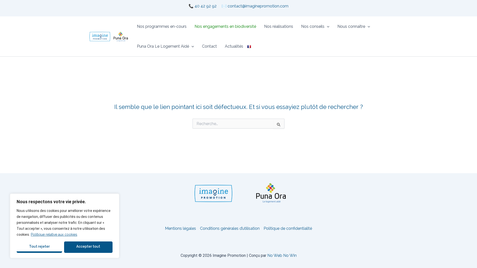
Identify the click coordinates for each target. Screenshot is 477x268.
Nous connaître (351, 26)
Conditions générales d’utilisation (230, 228)
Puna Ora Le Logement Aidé (163, 46)
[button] (326, 26)
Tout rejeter (39, 246)
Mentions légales (180, 228)
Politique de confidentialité (288, 228)
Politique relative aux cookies (54, 234)
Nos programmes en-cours (162, 26)
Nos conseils (312, 26)
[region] (64, 226)
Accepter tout (88, 246)
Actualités (234, 46)
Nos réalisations (278, 26)
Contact (209, 46)
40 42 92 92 (206, 6)
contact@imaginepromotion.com (258, 6)
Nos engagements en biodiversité (225, 26)
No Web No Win (282, 255)
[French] (249, 46)
